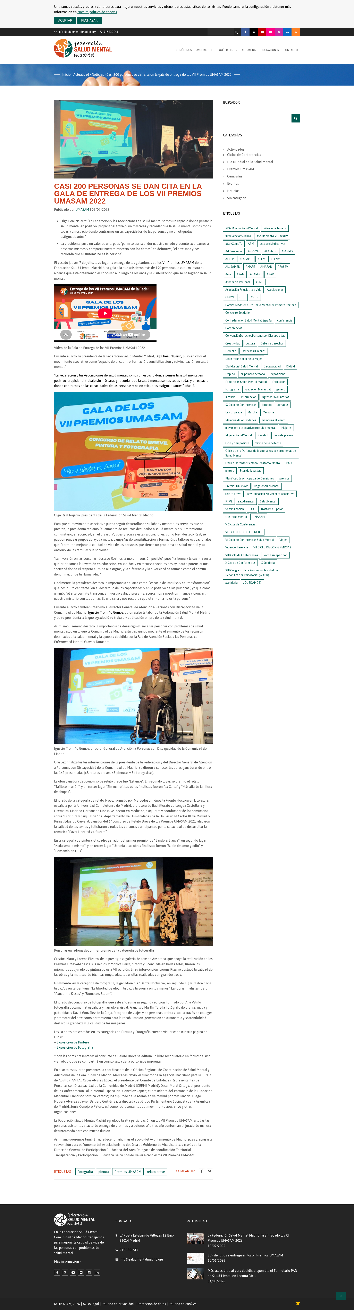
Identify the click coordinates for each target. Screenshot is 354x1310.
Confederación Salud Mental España (248, 320)
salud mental (246, 501)
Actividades (235, 149)
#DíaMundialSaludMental (241, 228)
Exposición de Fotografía (75, 1047)
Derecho (230, 351)
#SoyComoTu (233, 243)
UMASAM (82, 209)
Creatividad (232, 343)
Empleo (230, 374)
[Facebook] (245, 32)
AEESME (253, 251)
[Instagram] (279, 32)
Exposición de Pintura (73, 1042)
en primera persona (253, 374)
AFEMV (275, 259)
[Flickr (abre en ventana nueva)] (81, 1273)
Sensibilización (234, 509)
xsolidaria (231, 582)
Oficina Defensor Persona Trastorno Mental (253, 463)
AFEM (261, 259)
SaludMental (268, 501)
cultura (250, 343)
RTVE (229, 501)
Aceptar (65, 20)
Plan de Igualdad (250, 470)
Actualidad (250, 49)
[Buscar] (237, 31)
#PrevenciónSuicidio (238, 236)
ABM (251, 243)
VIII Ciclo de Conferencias (241, 555)
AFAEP (229, 259)
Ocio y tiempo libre (237, 443)
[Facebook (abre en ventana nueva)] (57, 1273)
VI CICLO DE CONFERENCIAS (243, 532)
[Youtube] (262, 32)
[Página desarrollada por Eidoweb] (297, 1304)
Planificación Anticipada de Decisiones (249, 478)
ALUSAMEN (232, 266)
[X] (254, 32)
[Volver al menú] (341, 1296)
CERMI (229, 297)
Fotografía (85, 1172)
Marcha (252, 412)
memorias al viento (274, 420)
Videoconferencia (236, 547)
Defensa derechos (272, 343)
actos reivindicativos (273, 243)
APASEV (283, 266)
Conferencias (233, 328)
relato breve (156, 1172)
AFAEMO (287, 251)
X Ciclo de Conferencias (240, 562)
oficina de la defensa (268, 443)
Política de (182, 1304)
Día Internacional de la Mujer (243, 358)
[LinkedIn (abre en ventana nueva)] (97, 1273)
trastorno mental (236, 516)
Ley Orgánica (233, 412)
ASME (259, 282)
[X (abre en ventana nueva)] (65, 1273)
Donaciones (270, 49)
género (280, 389)
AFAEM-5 (270, 251)
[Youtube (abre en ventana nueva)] (73, 1273)
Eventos (233, 183)
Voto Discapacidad (275, 555)
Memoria (268, 412)
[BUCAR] (296, 118)
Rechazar (89, 20)
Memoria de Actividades (240, 420)
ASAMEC (255, 274)
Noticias (98, 74)
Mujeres (286, 427)
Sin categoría (236, 198)
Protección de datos (151, 1304)
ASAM (240, 274)
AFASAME (245, 259)
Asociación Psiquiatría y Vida (243, 289)
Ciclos (255, 297)
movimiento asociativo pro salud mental (250, 427)
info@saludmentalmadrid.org (77, 31)
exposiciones (278, 374)
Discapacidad (272, 366)
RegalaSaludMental (266, 486)
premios (284, 478)
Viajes (283, 539)
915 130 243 (129, 1250)
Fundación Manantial (258, 389)
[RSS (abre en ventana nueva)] (296, 32)
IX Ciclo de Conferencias (240, 404)
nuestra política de (97, 12)
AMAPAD (266, 266)
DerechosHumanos (254, 351)
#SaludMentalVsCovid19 (272, 236)
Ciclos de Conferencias (244, 155)
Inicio (66, 74)
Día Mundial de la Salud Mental (250, 162)
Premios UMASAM (128, 1172)
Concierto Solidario (237, 312)
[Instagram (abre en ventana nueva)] (89, 1273)
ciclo (242, 297)
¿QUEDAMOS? (252, 582)
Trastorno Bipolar (272, 509)
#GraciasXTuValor (274, 228)
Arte (228, 274)
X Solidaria (268, 562)
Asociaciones (205, 49)
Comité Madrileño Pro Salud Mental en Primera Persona (260, 305)
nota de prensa (283, 435)
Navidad (263, 435)
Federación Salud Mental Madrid (246, 381)
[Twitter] (210, 1171)
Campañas (234, 176)
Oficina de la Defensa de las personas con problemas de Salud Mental (260, 453)
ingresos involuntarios (275, 397)
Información (248, 397)
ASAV (270, 274)
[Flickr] (270, 32)
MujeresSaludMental (238, 435)
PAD (289, 463)
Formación (278, 381)
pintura (103, 1172)
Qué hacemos (228, 49)
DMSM (290, 366)
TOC (252, 509)
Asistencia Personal (237, 282)
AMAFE (250, 266)
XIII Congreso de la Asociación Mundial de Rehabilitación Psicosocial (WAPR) (251, 573)
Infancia (230, 397)
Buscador (231, 102)
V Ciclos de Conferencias (241, 524)
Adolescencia (233, 251)
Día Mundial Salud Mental (241, 366)
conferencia (284, 320)
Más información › (67, 1261)
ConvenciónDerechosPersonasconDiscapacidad (255, 335)
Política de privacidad (118, 1304)
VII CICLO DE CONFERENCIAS (272, 547)
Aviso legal (91, 1304)
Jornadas (282, 404)
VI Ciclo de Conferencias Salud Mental (249, 539)
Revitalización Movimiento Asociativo (270, 493)
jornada (267, 404)
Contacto (291, 49)
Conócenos (184, 49)
